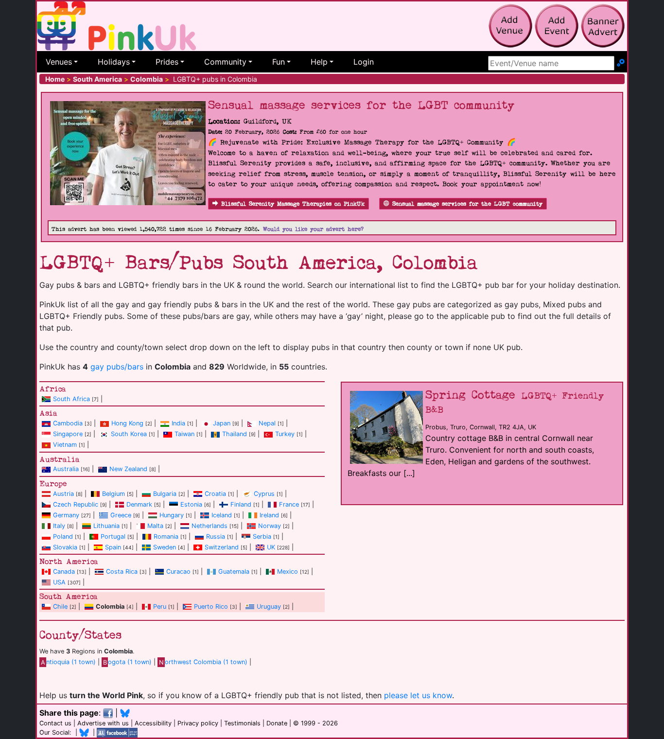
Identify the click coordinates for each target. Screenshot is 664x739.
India (178, 423)
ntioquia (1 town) (68, 662)
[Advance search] (621, 63)
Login (363, 62)
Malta (155, 525)
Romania (166, 536)
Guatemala (233, 571)
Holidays (114, 62)
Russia (215, 536)
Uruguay (269, 606)
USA (59, 582)
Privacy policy (197, 723)
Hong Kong (127, 423)
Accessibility (153, 723)
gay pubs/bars (116, 366)
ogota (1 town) (127, 662)
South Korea (129, 434)
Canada (64, 571)
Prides (167, 62)
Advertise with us (103, 723)
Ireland (269, 515)
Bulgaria (164, 493)
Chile (60, 606)
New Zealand (128, 469)
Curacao (178, 571)
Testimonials (242, 723)
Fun (278, 62)
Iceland (221, 515)
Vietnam (65, 444)
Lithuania (106, 525)
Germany (66, 515)
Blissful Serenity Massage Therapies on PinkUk (293, 204)
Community (225, 62)
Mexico (287, 571)
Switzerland (222, 547)
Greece (120, 515)
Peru (159, 606)
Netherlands (209, 525)
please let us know (418, 695)
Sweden (164, 547)
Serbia (262, 536)
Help (319, 62)
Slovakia (65, 547)
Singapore (68, 434)
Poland (63, 536)
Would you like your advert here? (313, 229)
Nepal (267, 423)
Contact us (55, 723)
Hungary (171, 515)
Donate (276, 723)
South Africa (71, 399)
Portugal (113, 536)
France (289, 504)
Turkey (285, 434)
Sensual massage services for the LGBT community (467, 204)
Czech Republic (75, 504)
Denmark (139, 504)
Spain (113, 547)
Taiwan (184, 434)
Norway (269, 525)
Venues (59, 62)
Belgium (113, 493)
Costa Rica (122, 571)
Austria (63, 493)
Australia (66, 469)
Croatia (215, 493)
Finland (240, 504)
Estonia (191, 504)
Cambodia (68, 423)
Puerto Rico (211, 606)
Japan (221, 423)
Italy (59, 525)
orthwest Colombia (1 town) (203, 662)
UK (271, 547)
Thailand (234, 434)
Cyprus (264, 493)
